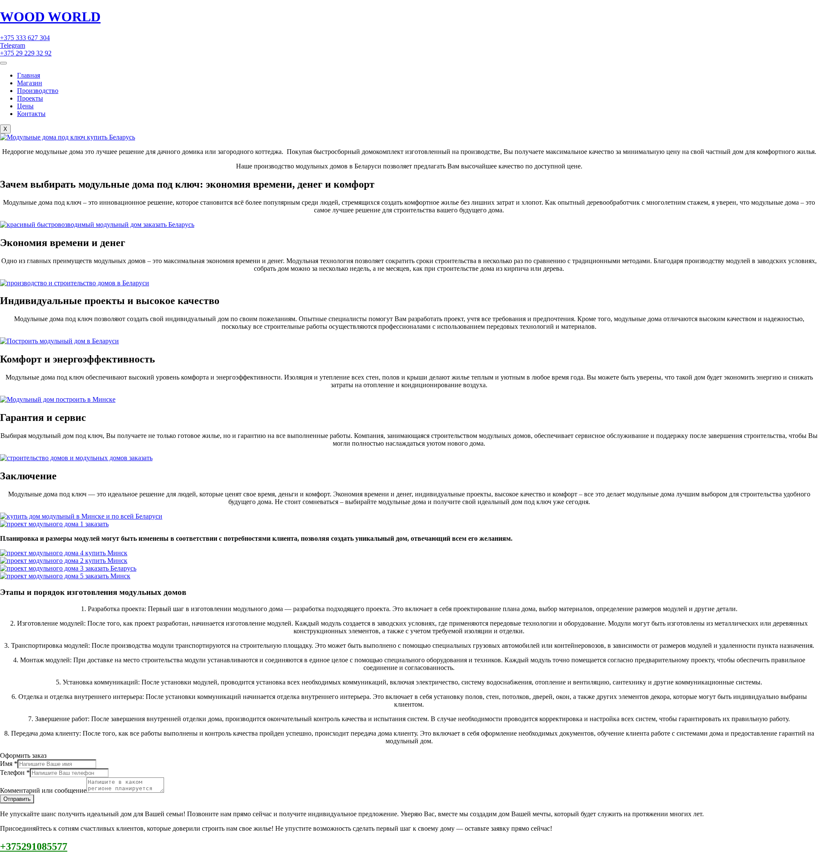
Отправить (17, 799)
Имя (8, 763)
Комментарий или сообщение (43, 790)
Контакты (31, 113)
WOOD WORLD (50, 16)
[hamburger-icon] (3, 63)
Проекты (30, 98)
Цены (25, 106)
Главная (28, 75)
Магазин (29, 83)
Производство (37, 90)
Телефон (15, 772)
